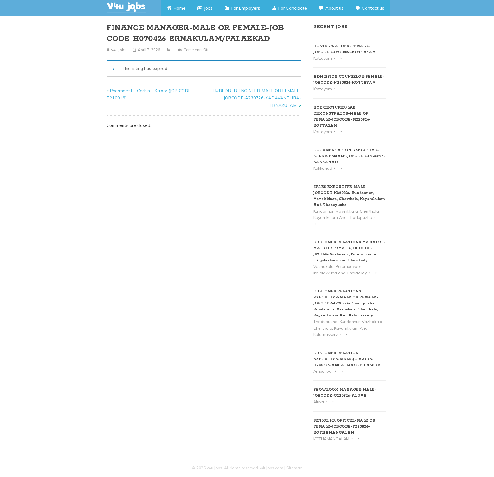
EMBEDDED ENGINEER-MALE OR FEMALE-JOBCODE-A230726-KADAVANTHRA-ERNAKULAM (256, 98)
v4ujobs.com (271, 467)
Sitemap (294, 467)
